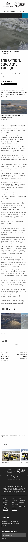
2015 (16, 74)
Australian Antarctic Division (14, 479)
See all (2, 333)
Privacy (21, 504)
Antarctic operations (5, 505)
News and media (9, 74)
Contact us (14, 500)
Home (2, 74)
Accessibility (22, 506)
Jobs (13, 502)
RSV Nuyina (5, 508)
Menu (24, 15)
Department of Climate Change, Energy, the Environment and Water (14, 476)
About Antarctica (5, 499)
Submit (4, 539)
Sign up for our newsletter (9, 532)
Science (5, 502)
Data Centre (14, 510)
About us (14, 498)
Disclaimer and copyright (22, 501)
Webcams (21, 498)
